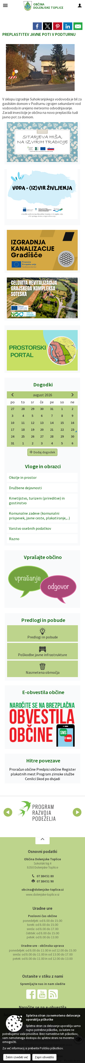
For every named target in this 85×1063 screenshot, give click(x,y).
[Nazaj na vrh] (42, 840)
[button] (8, 812)
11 (23, 423)
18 (23, 429)
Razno (14, 538)
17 (12, 429)
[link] (37, 26)
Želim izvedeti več (17, 1057)
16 (72, 423)
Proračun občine (22, 769)
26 (32, 436)
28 (23, 409)
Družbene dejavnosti (25, 487)
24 (12, 436)
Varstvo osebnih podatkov (30, 528)
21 (51, 429)
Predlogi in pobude (43, 620)
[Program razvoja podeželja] (36, 811)
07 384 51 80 (45, 876)
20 (41, 429)
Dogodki (43, 384)
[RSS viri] (53, 994)
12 (32, 423)
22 (62, 429)
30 (41, 409)
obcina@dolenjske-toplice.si (42, 890)
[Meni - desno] (80, 5)
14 (51, 423)
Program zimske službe (55, 774)
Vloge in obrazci (43, 466)
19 (32, 429)
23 (72, 429)
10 (12, 423)
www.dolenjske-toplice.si (42, 895)
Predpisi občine (49, 769)
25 (23, 436)
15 (62, 423)
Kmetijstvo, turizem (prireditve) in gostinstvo (37, 500)
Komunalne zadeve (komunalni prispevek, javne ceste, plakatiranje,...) (39, 515)
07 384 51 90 (45, 881)
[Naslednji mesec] (72, 395)
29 (32, 409)
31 (51, 409)
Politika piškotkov (51, 1048)
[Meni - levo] (5, 5)
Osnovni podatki (42, 851)
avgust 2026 (42, 395)
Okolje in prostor (23, 477)
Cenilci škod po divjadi (42, 778)
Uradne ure (42, 908)
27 (12, 409)
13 (41, 423)
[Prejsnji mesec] (12, 395)
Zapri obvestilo (44, 1057)
